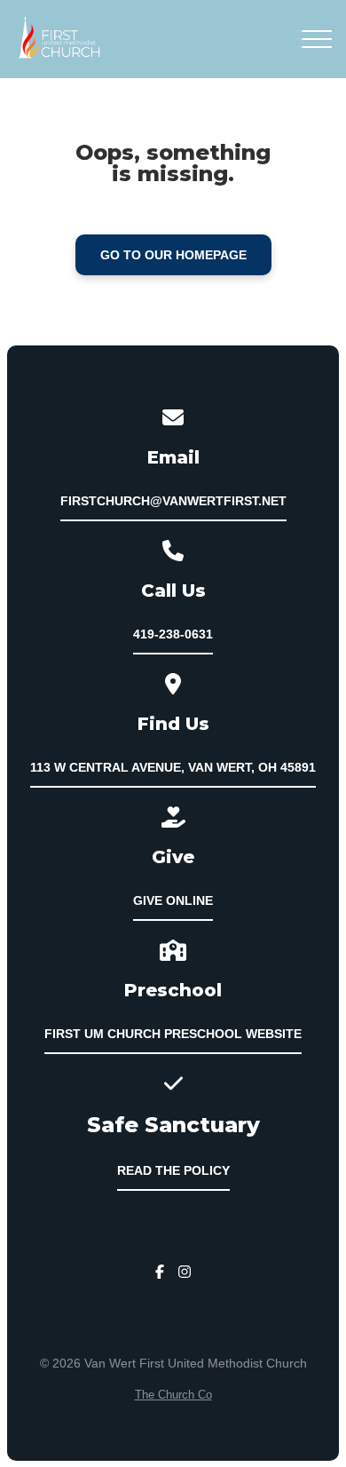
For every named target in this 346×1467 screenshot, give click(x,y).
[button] (317, 39)
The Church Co (173, 1394)
